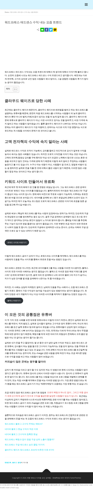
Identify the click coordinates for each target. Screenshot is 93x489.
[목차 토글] (14, 89)
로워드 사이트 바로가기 (17, 242)
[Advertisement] (46, 52)
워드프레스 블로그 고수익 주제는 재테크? (24, 423)
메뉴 (85, 4)
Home (7, 12)
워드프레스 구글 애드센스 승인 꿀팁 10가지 (25, 444)
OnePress (56, 478)
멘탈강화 (8, 462)
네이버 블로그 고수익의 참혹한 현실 (21, 434)
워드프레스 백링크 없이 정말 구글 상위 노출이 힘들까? (29, 439)
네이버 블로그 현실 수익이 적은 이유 (21, 429)
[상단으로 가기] (46, 472)
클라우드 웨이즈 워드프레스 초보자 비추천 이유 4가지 (29, 449)
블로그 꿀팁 (16, 462)
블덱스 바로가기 (14, 300)
